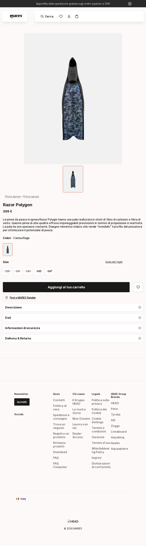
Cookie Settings (97, 420)
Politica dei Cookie (99, 411)
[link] (61, 16)
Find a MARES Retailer (23, 297)
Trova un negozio (59, 426)
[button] (73, 307)
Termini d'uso (101, 443)
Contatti (59, 400)
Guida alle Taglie (113, 262)
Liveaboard (118, 431)
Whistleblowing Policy (100, 450)
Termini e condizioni (99, 429)
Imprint (96, 458)
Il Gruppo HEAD (78, 401)
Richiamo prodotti (59, 444)
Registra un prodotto (61, 435)
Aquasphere (119, 448)
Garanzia (98, 437)
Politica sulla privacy (100, 401)
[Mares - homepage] (16, 16)
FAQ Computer (60, 465)
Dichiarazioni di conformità (101, 465)
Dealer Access (77, 435)
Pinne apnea (13, 196)
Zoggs (115, 426)
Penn (114, 409)
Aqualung (117, 437)
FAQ (56, 458)
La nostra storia (79, 411)
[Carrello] (76, 16)
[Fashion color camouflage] (7, 249)
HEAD (115, 403)
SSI (113, 420)
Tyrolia (115, 414)
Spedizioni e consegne (61, 416)
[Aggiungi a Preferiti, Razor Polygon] (138, 287)
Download (60, 452)
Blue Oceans (81, 418)
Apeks (115, 443)
